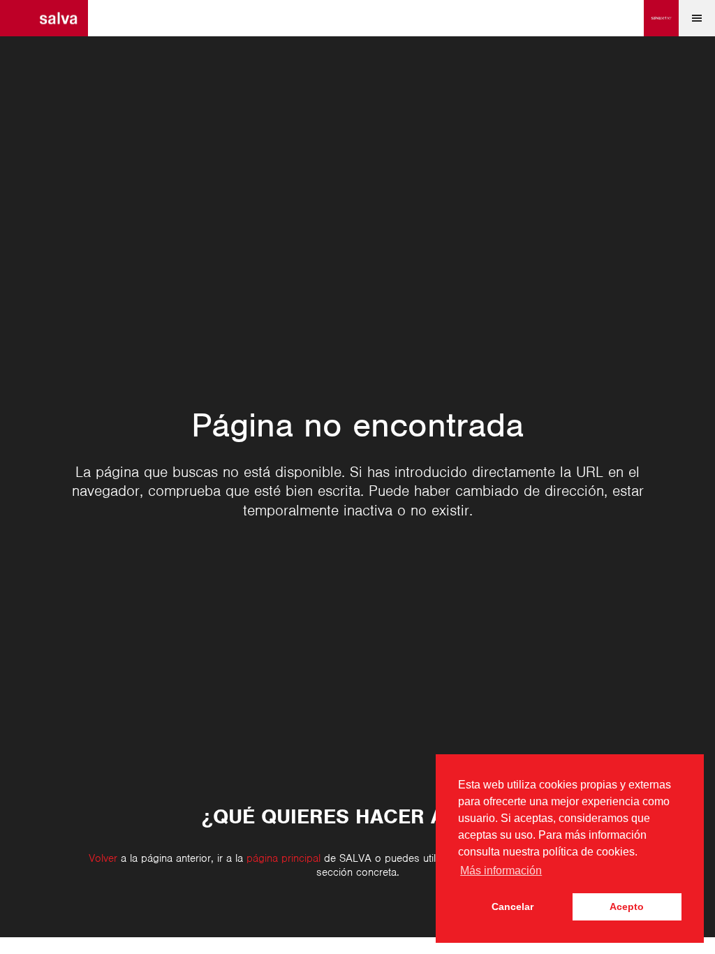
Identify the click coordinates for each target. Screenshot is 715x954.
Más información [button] (501, 870)
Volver (103, 858)
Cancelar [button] (512, 906)
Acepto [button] (627, 906)
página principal (283, 858)
